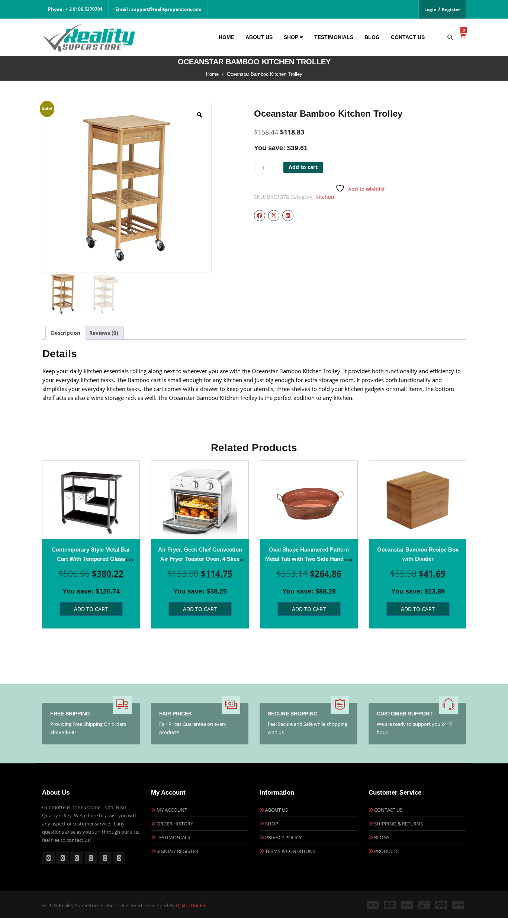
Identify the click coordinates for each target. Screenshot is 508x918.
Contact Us (408, 37)
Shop (292, 37)
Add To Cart (91, 608)
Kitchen (324, 196)
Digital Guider (191, 905)
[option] (91, 544)
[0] (463, 35)
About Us (259, 37)
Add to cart (303, 167)
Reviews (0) (103, 332)
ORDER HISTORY (175, 823)
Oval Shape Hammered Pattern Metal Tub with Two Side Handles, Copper (309, 558)
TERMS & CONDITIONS (290, 851)
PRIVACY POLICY (283, 837)
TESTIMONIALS (173, 837)
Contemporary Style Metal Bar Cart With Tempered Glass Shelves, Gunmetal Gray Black (91, 558)
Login (430, 9)
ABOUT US (276, 810)
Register (451, 9)
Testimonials (333, 37)
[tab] (65, 333)
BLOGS (381, 837)
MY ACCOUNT (172, 810)
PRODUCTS (386, 851)
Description (65, 332)
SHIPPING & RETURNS (398, 823)
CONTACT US (388, 810)
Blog (372, 37)
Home (226, 37)
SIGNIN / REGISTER (177, 851)
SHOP (271, 823)
